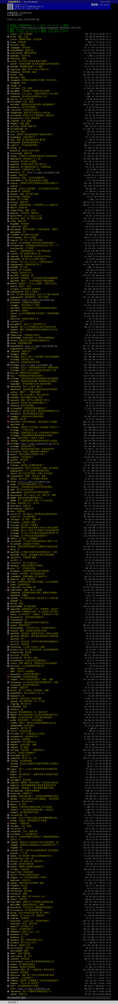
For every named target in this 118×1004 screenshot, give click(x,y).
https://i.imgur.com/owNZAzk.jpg (34, 481)
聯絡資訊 (103, 1)
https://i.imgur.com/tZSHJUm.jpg (41, 346)
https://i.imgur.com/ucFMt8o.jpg (38, 300)
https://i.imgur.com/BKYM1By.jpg (34, 989)
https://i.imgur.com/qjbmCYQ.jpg (43, 172)
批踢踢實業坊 (14, 2)
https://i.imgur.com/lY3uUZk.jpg (23, 19)
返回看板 (12, 1002)
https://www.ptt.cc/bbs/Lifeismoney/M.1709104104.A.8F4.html (51, 27)
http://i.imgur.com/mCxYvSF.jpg (36, 443)
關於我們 (108, 1)
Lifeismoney (31, 2)
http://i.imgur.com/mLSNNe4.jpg (36, 365)
